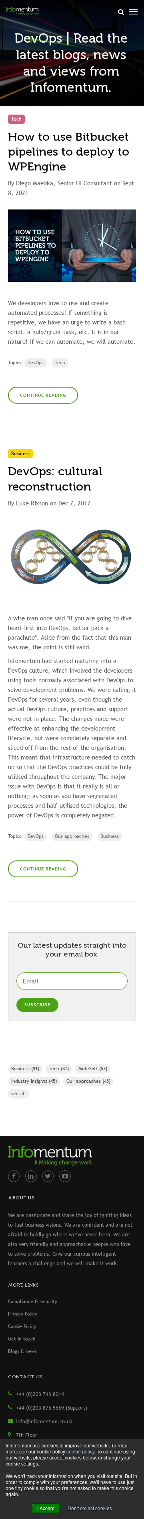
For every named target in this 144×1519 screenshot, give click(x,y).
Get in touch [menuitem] (22, 1338)
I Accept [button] (45, 1508)
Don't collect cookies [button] (90, 1508)
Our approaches (72, 836)
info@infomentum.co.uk (44, 1421)
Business (109, 836)
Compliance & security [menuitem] (32, 1301)
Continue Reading (43, 395)
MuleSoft (92, 1068)
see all (18, 1093)
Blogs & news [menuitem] (22, 1351)
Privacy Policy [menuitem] (22, 1314)
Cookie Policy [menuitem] (22, 1326)
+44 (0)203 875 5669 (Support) (51, 1407)
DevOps (36, 362)
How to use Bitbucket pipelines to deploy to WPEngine (68, 151)
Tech (60, 362)
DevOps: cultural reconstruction (55, 478)
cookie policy (80, 1451)
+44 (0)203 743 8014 (40, 1394)
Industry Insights (34, 1081)
